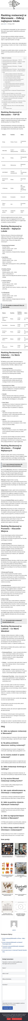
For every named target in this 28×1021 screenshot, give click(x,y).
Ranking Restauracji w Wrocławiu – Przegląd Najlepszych (12, 67)
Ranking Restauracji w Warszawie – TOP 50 (12, 60)
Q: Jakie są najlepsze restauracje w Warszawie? (13, 73)
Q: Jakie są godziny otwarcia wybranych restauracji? (14, 83)
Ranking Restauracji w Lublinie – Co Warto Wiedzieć (14, 70)
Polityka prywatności (16, 1019)
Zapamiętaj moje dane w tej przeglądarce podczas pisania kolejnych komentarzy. (13, 1004)
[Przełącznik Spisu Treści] (24, 58)
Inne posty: (7, 88)
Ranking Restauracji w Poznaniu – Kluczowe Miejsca (14, 69)
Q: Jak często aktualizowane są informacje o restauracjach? (13, 81)
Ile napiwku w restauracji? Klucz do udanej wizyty (13, 96)
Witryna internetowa (6, 979)
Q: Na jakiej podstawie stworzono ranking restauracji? (15, 75)
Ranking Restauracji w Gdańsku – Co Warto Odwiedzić (12, 64)
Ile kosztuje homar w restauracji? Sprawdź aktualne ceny (14, 91)
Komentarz (5, 984)
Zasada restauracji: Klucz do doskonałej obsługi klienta (13, 106)
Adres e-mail (5, 973)
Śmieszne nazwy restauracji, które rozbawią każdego (12, 103)
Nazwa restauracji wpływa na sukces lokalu (12, 93)
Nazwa (4, 968)
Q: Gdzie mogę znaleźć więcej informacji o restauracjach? (12, 87)
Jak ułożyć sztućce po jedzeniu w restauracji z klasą (14, 101)
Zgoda (8, 1019)
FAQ (4, 72)
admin (5, 23)
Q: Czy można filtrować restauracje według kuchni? (14, 79)
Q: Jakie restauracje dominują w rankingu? (12, 77)
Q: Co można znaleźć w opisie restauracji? (12, 76)
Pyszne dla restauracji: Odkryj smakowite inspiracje (14, 94)
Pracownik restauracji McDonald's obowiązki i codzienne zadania (13, 99)
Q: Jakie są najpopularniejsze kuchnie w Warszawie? (14, 84)
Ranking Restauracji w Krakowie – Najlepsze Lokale (14, 61)
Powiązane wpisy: (8, 108)
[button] (14, 8)
